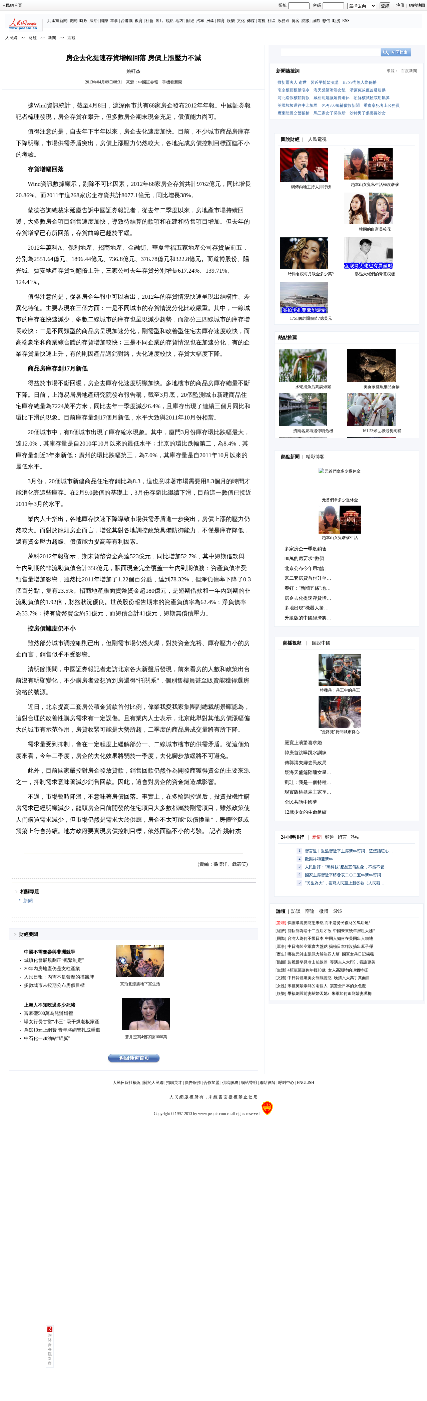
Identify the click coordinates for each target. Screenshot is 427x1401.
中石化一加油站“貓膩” (47, 1038)
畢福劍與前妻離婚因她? (308, 993)
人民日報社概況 (127, 1082)
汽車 (200, 20)
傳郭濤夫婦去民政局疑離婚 (313, 762)
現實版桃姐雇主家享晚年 (310, 792)
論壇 (281, 911)
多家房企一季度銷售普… (310, 548)
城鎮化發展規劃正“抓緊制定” (54, 960)
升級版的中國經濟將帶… (310, 617)
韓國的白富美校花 (375, 229)
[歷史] (281, 954)
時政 (83, 20)
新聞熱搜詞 (288, 70)
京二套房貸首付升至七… (310, 578)
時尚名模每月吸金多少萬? (311, 274)
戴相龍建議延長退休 (332, 97)
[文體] (281, 977)
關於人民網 (153, 1082)
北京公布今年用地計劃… (310, 568)
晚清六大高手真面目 (352, 977)
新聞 (52, 37)
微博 (324, 911)
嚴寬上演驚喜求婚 (303, 742)
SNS (337, 911)
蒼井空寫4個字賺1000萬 (146, 1037)
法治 (93, 20)
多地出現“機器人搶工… (309, 607)
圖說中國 (321, 642)
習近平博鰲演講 (325, 82)
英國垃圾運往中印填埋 (298, 105)
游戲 (316, 20)
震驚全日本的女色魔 (348, 986)
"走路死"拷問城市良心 (340, 732)
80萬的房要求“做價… (307, 558)
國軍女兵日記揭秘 (358, 954)
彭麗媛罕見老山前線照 (308, 962)
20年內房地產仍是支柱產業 (52, 968)
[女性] (281, 986)
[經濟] (281, 930)
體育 (221, 20)
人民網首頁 (12, 5)
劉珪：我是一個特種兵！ (310, 782)
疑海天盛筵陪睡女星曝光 (310, 772)
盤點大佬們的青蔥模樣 (375, 274)
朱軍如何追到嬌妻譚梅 (352, 993)
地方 (179, 20)
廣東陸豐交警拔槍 (294, 113)
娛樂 (231, 20)
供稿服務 (230, 1082)
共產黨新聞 (57, 20)
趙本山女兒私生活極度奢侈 (375, 184)
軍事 (114, 20)
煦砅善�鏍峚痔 (50, 1349)
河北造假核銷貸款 (294, 97)
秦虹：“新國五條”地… (308, 588)
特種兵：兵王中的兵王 (340, 690)
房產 (210, 20)
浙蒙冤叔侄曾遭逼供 (368, 90)
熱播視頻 (292, 642)
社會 (149, 20)
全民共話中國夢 (301, 802)
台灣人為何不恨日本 (306, 938)
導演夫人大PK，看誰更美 (352, 962)
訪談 (306, 20)
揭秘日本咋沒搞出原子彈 (351, 946)
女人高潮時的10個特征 (348, 970)
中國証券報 (148, 82)
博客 (296, 20)
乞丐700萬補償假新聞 (341, 105)
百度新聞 (409, 70)
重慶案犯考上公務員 (382, 105)
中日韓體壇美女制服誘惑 (310, 977)
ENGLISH (305, 1082)
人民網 (11, 37)
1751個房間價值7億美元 (311, 318)
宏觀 (71, 37)
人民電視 (317, 139)
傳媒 (251, 20)
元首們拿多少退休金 (340, 500)
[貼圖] (281, 962)
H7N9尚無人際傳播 (360, 82)
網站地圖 (417, 5)
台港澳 (127, 20)
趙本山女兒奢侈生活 (340, 537)
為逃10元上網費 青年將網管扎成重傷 (62, 1030)
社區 (272, 20)
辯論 (310, 911)
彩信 (326, 20)
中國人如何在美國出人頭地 (349, 938)
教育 (139, 20)
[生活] (281, 970)
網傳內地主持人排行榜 (311, 187)
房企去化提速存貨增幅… (310, 598)
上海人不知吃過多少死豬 (49, 1005)
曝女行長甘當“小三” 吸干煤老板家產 (61, 1021)
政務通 (284, 20)
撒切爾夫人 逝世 (292, 82)
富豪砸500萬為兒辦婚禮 (48, 1013)
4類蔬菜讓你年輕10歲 (307, 970)
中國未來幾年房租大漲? (354, 930)
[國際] (281, 938)
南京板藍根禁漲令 (294, 90)
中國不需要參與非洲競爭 (49, 951)
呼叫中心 (286, 1082)
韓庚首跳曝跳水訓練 (306, 752)
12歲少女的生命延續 (306, 812)
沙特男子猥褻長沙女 (368, 113)
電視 (262, 20)
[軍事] (281, 946)
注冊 (400, 5)
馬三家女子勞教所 (330, 113)
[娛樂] (281, 993)
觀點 (169, 20)
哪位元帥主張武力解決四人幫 (314, 954)
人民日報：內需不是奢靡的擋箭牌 (59, 976)
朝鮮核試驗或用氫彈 (372, 97)
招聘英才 (174, 1082)
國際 (104, 20)
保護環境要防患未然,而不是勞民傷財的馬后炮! (329, 922)
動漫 (336, 20)
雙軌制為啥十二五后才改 (310, 930)
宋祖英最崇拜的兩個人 (308, 986)
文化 (241, 20)
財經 (190, 20)
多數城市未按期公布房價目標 (54, 985)
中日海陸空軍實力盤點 (308, 946)
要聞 (73, 20)
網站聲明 (249, 1082)
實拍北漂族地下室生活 (140, 984)
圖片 (159, 20)
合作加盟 (211, 1082)
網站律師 (268, 1082)
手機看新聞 (172, 82)
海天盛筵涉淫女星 (330, 90)
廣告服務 (193, 1082)
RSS (346, 20)
